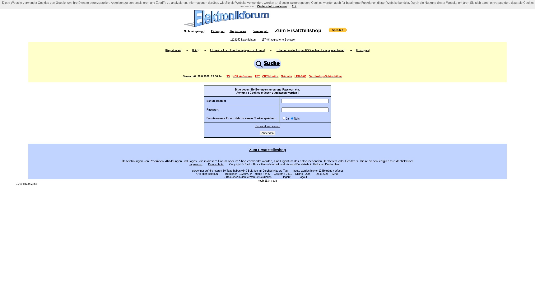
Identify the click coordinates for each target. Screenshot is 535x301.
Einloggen (217, 31)
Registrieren (237, 31)
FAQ (196, 50)
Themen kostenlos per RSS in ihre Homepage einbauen (310, 50)
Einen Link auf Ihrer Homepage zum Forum (237, 50)
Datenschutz (215, 164)
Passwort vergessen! (267, 126)
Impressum (195, 164)
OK (294, 6)
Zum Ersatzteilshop (299, 30)
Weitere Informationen (272, 6)
